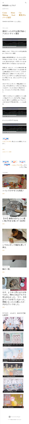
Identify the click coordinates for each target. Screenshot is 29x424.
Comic (6, 12)
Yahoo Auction (7, 21)
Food (15, 15)
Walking (6, 15)
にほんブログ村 (6, 141)
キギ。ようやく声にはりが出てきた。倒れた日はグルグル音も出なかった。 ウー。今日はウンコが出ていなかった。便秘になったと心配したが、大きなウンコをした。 (14, 298)
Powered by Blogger (15, 416)
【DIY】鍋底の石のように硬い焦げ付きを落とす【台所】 (14, 219)
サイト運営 (8, 151)
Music (15, 12)
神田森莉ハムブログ (9, 5)
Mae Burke (18, 419)
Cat (22, 12)
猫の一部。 (6, 269)
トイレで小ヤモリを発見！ (13, 190)
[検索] (26, 2)
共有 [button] (3, 149)
